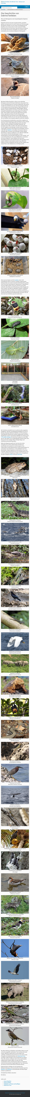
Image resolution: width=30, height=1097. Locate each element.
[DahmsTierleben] (15, 2)
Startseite (3, 9)
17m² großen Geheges (6, 437)
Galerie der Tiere (21, 1056)
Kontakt (23, 1092)
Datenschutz (12, 1092)
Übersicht (7, 1092)
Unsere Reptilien (7, 1081)
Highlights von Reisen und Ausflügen (12, 1083)
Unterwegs (19, 454)
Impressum (18, 1092)
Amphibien (9, 1069)
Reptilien (10, 129)
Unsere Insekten (7, 1082)
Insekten (17, 280)
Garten (11, 454)
